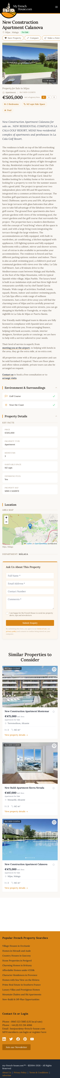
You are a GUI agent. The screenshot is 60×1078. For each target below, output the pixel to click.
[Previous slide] (5, 686)
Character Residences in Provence (19, 975)
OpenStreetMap (41, 543)
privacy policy (11, 631)
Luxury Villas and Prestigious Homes (21, 989)
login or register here (34, 1032)
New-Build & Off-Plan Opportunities (20, 999)
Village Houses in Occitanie (16, 945)
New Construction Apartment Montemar (27, 711)
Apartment (11, 92)
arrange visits (9, 378)
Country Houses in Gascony (16, 955)
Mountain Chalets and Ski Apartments (21, 994)
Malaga (15, 32)
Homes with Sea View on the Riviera (20, 980)
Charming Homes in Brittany (17, 965)
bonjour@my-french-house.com (27, 1028)
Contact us (7, 374)
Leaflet (29, 543)
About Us (6, 1072)
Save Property (14, 38)
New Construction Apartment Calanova (26, 864)
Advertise (6, 1075)
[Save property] (54, 669)
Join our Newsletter (16, 1047)
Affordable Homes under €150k (18, 970)
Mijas (7, 32)
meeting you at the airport (16, 347)
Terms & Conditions (38, 1072)
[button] (30, 526)
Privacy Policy (20, 1072)
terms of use (42, 629)
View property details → (16, 735)
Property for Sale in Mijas (15, 88)
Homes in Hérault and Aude (16, 950)
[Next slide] (55, 686)
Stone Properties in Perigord (17, 960)
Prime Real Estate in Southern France (21, 984)
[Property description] (53, 711)
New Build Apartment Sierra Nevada (24, 787)
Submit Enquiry (30, 623)
